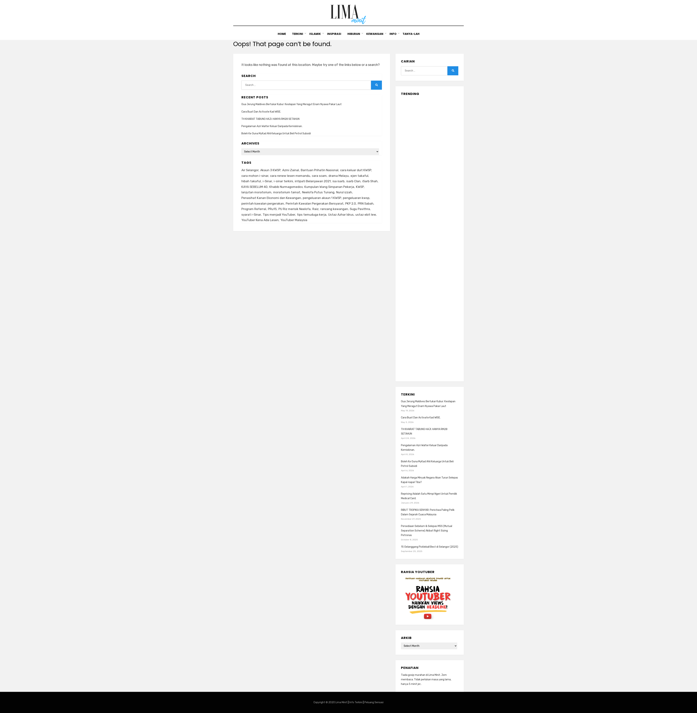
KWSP (360, 187)
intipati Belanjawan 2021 (313, 181)
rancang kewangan (334, 209)
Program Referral (253, 209)
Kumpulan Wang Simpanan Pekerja (329, 187)
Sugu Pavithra (360, 209)
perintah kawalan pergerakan (262, 203)
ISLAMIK (315, 34)
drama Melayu (339, 176)
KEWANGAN (374, 34)
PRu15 (272, 209)
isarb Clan (353, 181)
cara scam (319, 176)
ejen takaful (359, 176)
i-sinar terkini (283, 181)
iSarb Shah (370, 181)
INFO (393, 34)
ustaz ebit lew (365, 214)
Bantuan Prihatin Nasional (319, 170)
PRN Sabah (365, 203)
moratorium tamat (286, 192)
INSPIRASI (334, 34)
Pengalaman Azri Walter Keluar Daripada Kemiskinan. (271, 126)
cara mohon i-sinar (254, 176)
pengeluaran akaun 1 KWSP (322, 198)
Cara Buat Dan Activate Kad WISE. (261, 111)
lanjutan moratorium (256, 192)
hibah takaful (251, 181)
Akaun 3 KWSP (270, 170)
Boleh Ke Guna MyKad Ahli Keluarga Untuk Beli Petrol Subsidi (276, 133)
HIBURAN (353, 34)
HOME (282, 34)
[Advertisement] (429, 237)
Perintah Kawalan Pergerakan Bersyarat (314, 203)
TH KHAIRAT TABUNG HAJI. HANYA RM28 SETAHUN (270, 119)
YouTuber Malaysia (293, 220)
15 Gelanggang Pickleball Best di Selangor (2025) (429, 546)
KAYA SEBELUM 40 (254, 187)
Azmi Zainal (290, 170)
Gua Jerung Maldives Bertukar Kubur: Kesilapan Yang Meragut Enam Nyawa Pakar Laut (291, 104)
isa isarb (339, 181)
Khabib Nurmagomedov (286, 187)
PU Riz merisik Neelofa (294, 209)
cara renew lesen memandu (290, 176)
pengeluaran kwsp (356, 198)
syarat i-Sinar (251, 214)
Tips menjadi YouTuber (279, 214)
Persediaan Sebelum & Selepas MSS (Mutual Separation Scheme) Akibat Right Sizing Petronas (426, 531)
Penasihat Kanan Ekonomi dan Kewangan (271, 198)
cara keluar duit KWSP (355, 170)
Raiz (315, 209)
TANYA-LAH (411, 34)
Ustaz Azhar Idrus (341, 214)
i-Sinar (267, 181)
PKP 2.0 (350, 203)
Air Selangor (249, 170)
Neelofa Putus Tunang (318, 192)
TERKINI (297, 34)
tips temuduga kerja (311, 214)
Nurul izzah (344, 192)
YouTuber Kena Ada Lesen (260, 220)
